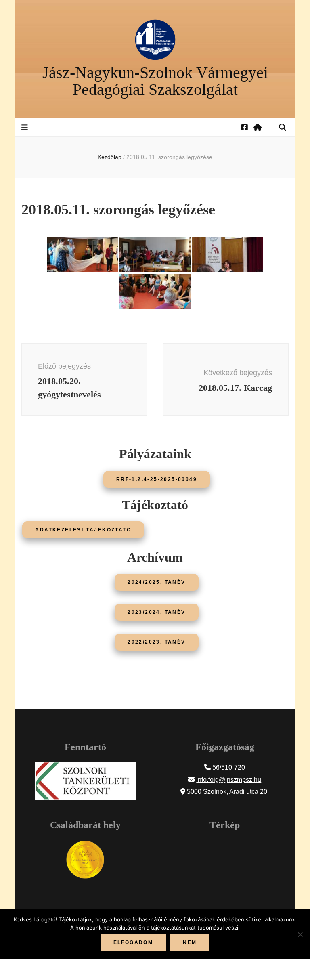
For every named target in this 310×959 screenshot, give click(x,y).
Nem (190, 942)
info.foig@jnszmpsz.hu (228, 779)
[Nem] (300, 934)
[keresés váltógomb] (282, 127)
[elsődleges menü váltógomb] (25, 127)
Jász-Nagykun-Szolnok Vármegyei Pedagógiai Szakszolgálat (155, 81)
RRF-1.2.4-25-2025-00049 (156, 479)
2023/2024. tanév (156, 612)
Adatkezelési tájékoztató (83, 530)
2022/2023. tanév (156, 642)
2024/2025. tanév (156, 582)
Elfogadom (133, 942)
